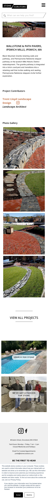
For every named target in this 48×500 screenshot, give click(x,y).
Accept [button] (18, 495)
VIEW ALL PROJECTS (24, 318)
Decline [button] (29, 495)
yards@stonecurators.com (24, 453)
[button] (43, 5)
